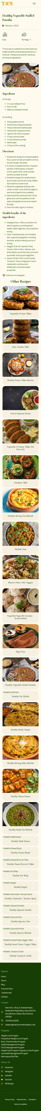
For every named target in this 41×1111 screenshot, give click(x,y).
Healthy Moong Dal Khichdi (20, 516)
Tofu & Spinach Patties (20, 413)
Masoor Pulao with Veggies (20, 582)
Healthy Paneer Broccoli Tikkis (20, 864)
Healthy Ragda (20, 887)
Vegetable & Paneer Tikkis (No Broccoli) (20, 448)
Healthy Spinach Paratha (20, 910)
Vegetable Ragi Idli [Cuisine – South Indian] (20, 617)
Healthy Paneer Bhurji (20, 853)
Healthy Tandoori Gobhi (20, 956)
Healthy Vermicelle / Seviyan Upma (20, 898)
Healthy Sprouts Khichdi (20, 933)
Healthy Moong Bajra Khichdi (20, 763)
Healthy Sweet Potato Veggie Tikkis (20, 944)
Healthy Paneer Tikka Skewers (20, 380)
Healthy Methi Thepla (20, 730)
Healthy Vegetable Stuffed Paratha (20, 685)
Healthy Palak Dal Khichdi (20, 830)
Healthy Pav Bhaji (20, 876)
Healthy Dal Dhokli (20, 696)
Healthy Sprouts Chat (20, 921)
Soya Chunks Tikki (20, 347)
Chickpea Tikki (20, 483)
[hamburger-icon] (34, 4)
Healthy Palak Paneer (20, 841)
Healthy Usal (20, 549)
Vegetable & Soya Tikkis (20, 314)
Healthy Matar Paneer (20, 796)
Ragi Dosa (20, 652)
